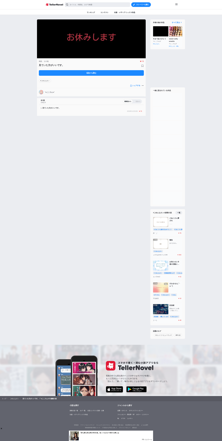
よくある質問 (144, 425)
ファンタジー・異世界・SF (125, 414)
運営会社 (134, 427)
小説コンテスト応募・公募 (95, 410)
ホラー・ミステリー (142, 414)
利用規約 (76, 425)
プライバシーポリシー (124, 427)
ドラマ (123, 418)
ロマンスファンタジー (136, 410)
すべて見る (176, 22)
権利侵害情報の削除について (92, 427)
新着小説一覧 (74, 410)
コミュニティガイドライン (103, 425)
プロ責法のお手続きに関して (109, 427)
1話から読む (91, 73)
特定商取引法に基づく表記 (132, 425)
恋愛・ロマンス (122, 410)
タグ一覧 (82, 410)
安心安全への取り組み (117, 425)
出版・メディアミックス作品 (79, 414)
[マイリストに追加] (142, 65)
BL (118, 418)
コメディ (130, 418)
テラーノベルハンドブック (87, 425)
